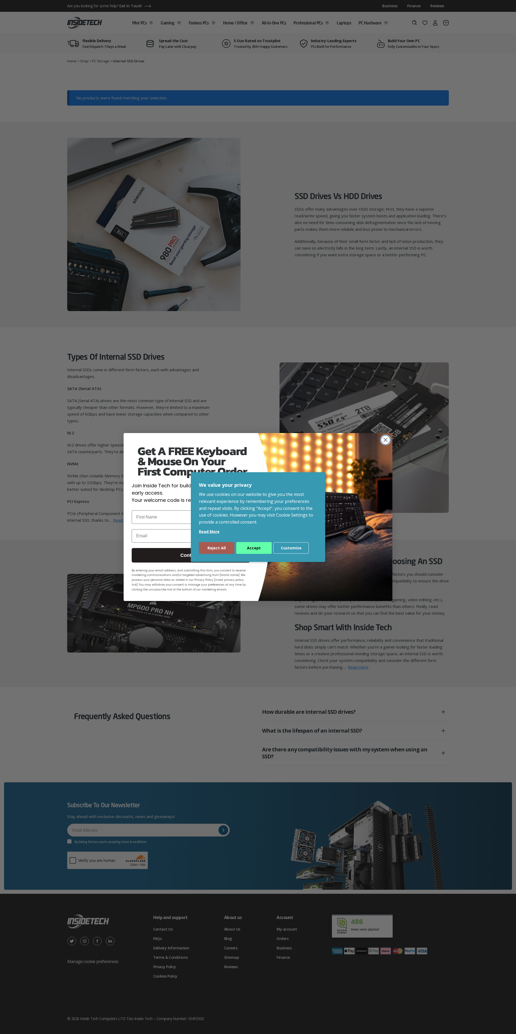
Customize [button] (291, 547)
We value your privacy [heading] (225, 484)
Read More (209, 531)
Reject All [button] (216, 547)
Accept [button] (254, 547)
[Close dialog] (385, 440)
